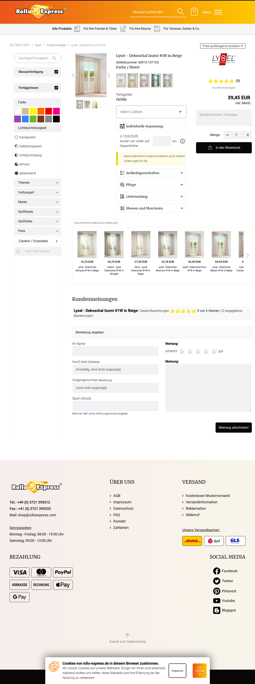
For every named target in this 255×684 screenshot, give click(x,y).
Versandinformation (201, 502)
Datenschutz (123, 508)
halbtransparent (30, 146)
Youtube (227, 601)
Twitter (226, 581)
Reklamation (196, 508)
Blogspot (228, 610)
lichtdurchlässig (30, 155)
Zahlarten (121, 527)
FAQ (116, 515)
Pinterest (228, 591)
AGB (116, 496)
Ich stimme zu (199, 670)
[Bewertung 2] (190, 351)
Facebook (228, 571)
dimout (24, 164)
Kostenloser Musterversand (208, 496)
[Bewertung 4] (206, 351)
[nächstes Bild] (109, 75)
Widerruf (192, 515)
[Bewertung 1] (182, 351)
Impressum (122, 502)
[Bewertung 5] (214, 351)
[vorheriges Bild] (73, 75)
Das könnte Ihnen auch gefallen (96, 222)
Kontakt (119, 521)
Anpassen (177, 670)
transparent (27, 137)
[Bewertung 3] (198, 351)
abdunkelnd (27, 173)
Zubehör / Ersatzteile (33, 241)
